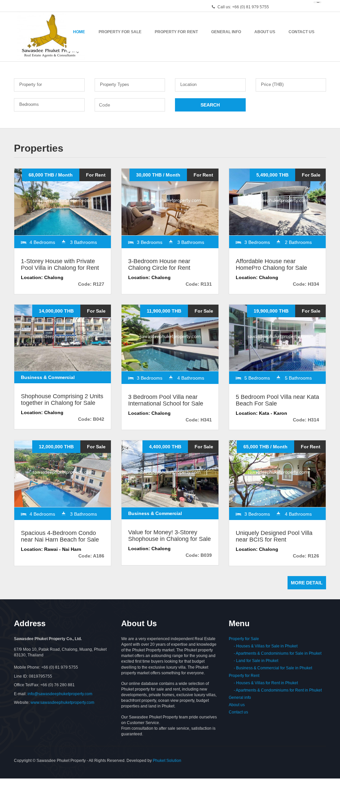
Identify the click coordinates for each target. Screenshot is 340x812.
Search (210, 105)
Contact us (238, 712)
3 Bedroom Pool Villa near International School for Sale (165, 400)
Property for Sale (244, 638)
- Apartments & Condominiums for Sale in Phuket (275, 653)
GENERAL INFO (226, 32)
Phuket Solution (167, 760)
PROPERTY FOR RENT (176, 32)
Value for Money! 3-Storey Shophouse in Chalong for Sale (169, 535)
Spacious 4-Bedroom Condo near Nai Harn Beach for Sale (60, 536)
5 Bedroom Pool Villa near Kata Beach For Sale (277, 400)
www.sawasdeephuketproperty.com (62, 702)
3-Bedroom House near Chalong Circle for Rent (159, 264)
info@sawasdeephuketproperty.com (60, 694)
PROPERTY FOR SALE (120, 32)
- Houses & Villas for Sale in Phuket (263, 646)
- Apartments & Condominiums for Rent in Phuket (275, 690)
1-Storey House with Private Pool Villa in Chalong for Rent (60, 264)
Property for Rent (244, 675)
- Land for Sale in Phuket (253, 660)
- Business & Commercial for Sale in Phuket (270, 668)
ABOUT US (264, 32)
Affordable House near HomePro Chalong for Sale (271, 264)
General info (240, 697)
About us (237, 704)
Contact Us (301, 32)
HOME (79, 32)
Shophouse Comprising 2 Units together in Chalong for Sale (62, 399)
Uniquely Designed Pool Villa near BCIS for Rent (274, 536)
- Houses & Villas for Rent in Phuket (263, 683)
